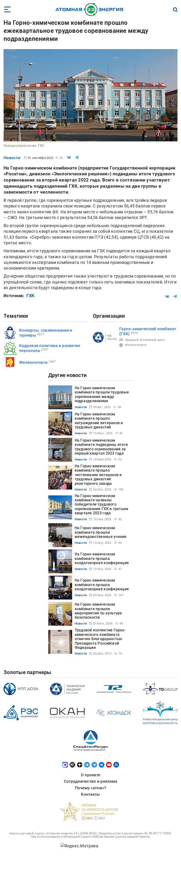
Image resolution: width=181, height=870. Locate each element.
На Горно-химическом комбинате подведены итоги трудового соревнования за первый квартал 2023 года (101, 447)
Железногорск (33, 362)
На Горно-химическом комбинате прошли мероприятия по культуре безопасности (98, 611)
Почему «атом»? (90, 788)
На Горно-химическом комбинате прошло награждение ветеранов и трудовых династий (99, 420)
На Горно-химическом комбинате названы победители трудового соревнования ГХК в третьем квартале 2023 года (101, 504)
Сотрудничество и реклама (90, 781)
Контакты (90, 794)
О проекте (90, 775)
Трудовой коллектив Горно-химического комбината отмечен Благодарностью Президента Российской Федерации (100, 639)
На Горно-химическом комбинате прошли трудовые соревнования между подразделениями (102, 394)
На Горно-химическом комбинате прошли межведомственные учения (101, 532)
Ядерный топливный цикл (145, 340)
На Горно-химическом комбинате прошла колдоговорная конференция (102, 558)
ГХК (30, 295)
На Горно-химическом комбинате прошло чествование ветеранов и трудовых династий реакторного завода (98, 475)
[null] (69, 157)
